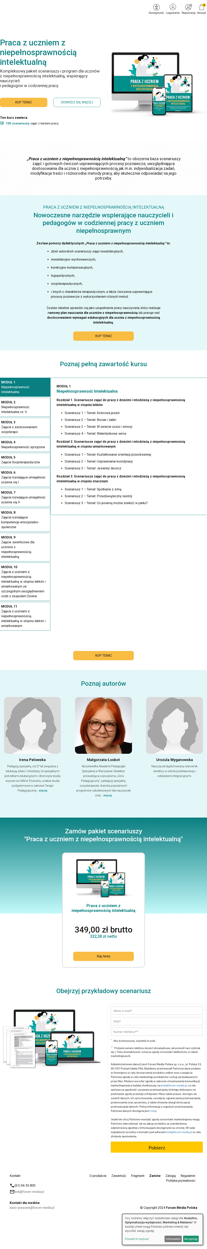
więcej (43, 790)
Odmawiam (173, 1239)
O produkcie (98, 1176)
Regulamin (188, 1176)
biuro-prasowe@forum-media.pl (32, 1208)
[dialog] (162, 1229)
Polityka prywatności (180, 1181)
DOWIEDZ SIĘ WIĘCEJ (77, 102)
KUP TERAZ (23, 102)
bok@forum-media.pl (29, 1192)
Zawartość (118, 1176)
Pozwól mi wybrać (137, 1239)
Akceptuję (190, 1239)
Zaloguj (170, 1176)
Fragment (137, 1176)
